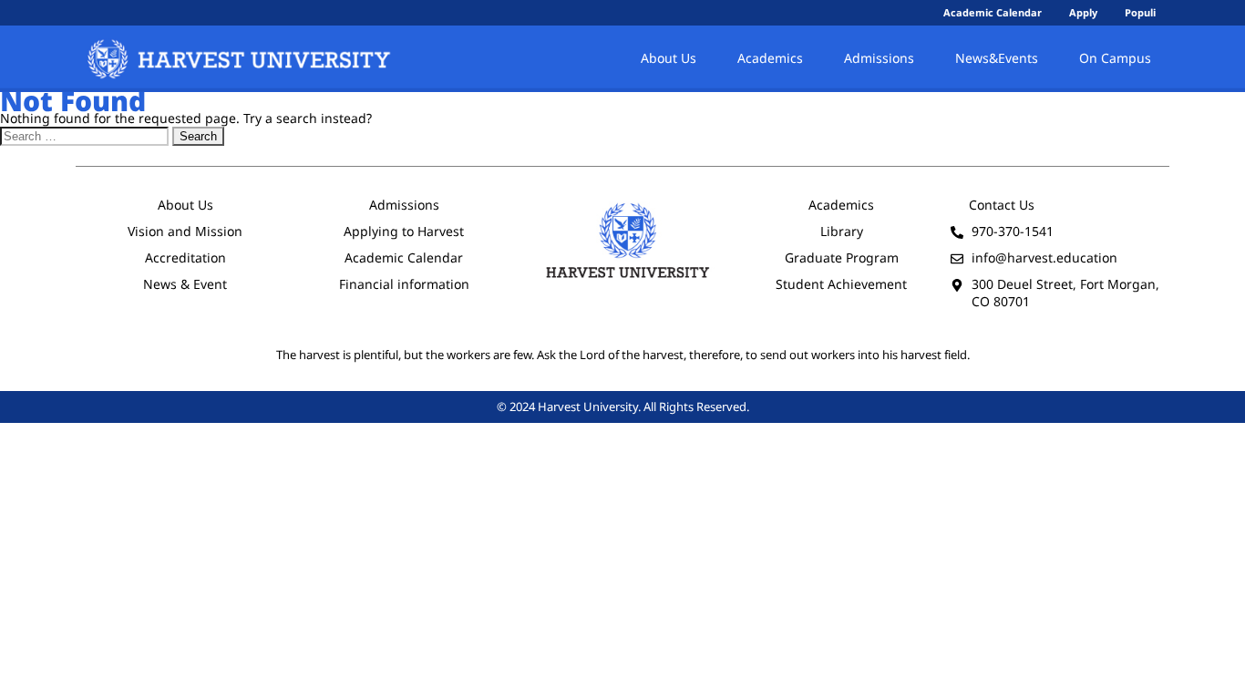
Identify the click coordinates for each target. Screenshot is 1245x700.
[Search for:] (86, 135)
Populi (1140, 12)
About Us (668, 58)
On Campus (1115, 58)
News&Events (996, 58)
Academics (770, 58)
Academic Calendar (992, 12)
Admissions (879, 58)
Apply (1083, 12)
